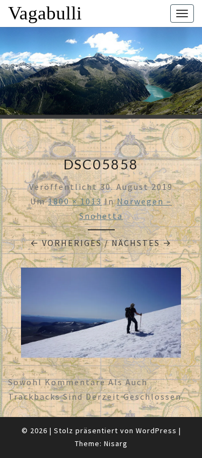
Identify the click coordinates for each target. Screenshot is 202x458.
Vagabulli (45, 13)
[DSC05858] (101, 315)
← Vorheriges (66, 242)
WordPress (156, 430)
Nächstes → (142, 242)
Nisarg (116, 443)
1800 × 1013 (75, 201)
